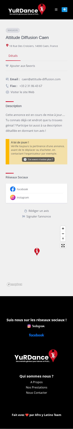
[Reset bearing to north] (63, 238)
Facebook (22, 189)
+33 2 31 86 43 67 (30, 86)
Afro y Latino (44, 415)
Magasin (13, 30)
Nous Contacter (36, 393)
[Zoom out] (63, 233)
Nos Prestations (36, 387)
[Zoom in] (63, 228)
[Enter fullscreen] (63, 245)
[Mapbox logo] (14, 284)
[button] (36, 253)
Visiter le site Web (22, 92)
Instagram (23, 197)
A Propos (36, 382)
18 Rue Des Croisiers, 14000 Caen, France (33, 46)
